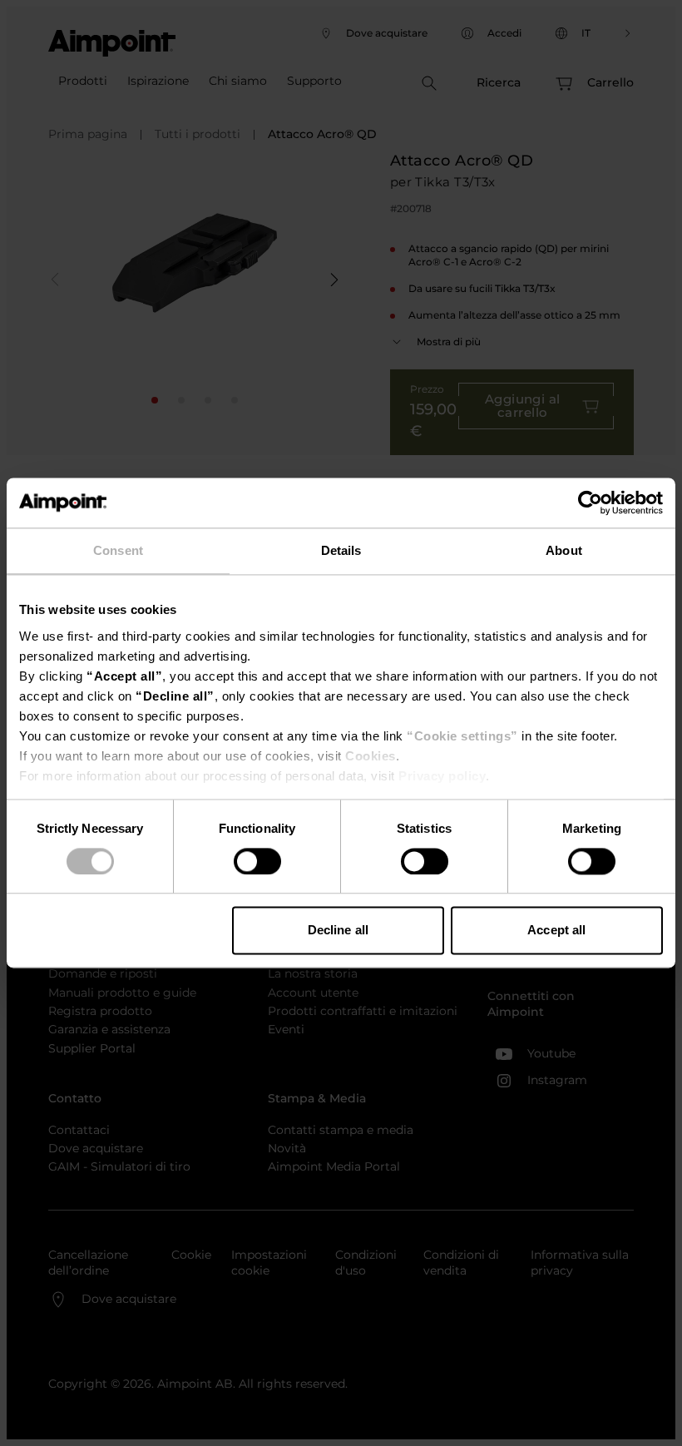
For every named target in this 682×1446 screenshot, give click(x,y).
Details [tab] (341, 550)
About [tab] (564, 550)
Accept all (556, 931)
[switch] (257, 861)
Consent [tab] (118, 550)
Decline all (338, 931)
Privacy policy (442, 776)
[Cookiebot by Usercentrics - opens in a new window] (590, 502)
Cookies (370, 756)
